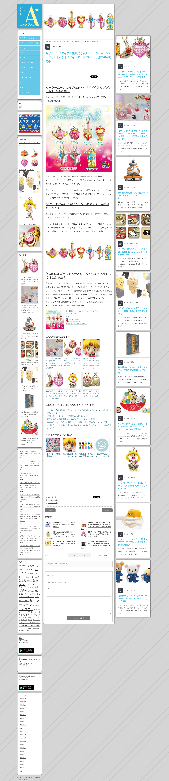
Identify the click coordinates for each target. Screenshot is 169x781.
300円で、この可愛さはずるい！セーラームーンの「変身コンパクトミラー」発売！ (72, 361)
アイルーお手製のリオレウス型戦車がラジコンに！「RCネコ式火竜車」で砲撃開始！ (30, 497)
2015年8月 (23, 708)
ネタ (21, 87)
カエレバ (74, 313)
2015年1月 (23, 731)
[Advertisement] (79, 69)
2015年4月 (23, 721)
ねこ (34, 576)
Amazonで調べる (73, 319)
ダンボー (36, 605)
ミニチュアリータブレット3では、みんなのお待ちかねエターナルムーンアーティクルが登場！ (30, 528)
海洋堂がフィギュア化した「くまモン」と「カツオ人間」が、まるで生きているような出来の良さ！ (30, 538)
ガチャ (23, 590)
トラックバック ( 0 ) (79, 555)
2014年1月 (23, 771)
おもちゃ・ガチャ (27, 38)
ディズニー (26, 609)
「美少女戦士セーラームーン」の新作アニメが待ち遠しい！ (67, 416)
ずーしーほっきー (25, 577)
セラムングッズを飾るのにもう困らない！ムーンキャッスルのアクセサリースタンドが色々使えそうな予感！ (54, 363)
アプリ (22, 48)
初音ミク (32, 626)
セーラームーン (52, 503)
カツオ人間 (34, 587)
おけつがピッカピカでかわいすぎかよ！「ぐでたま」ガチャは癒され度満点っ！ (64, 544)
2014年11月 (23, 738)
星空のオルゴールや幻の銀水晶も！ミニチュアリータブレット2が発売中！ (91, 393)
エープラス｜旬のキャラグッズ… (56, 41)
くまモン (30, 569)
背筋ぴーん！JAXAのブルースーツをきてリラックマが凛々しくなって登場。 (133, 598)
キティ (25, 594)
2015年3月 (23, 724)
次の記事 (107, 510)
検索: (20, 103)
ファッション (25, 92)
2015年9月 (23, 705)
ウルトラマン (24, 587)
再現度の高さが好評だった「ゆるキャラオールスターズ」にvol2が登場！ (30, 475)
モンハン (26, 622)
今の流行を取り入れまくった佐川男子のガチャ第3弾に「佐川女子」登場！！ (64, 525)
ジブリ (31, 596)
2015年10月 (23, 701)
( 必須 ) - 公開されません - (57, 582)
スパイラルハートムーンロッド (27, 224)
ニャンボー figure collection (26, 170)
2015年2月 (23, 728)
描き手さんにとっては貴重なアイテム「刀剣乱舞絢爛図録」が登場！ (133, 370)
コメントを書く (52, 497)
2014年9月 (23, 744)
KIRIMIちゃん (25, 565)
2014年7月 (23, 751)
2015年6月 (23, 715)
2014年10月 (23, 741)
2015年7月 (23, 711)
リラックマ (35, 623)
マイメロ (24, 620)
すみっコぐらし (33, 573)
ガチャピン (31, 591)
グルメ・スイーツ (27, 68)
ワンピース (24, 625)
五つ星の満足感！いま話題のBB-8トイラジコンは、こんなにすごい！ (133, 195)
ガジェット (24, 58)
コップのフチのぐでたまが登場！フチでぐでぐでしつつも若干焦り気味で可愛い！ (133, 542)
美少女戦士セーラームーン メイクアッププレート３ (84, 311)
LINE (34, 566)
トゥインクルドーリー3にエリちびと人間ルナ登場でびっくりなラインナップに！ (72, 394)
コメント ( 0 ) (103, 555)
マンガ (35, 620)
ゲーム (22, 73)
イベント (23, 53)
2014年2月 (23, 767)
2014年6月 (23, 754)
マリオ (30, 620)
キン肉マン (32, 594)
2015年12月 (23, 698)
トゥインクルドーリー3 (25, 197)
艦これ (29, 631)
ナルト (25, 615)
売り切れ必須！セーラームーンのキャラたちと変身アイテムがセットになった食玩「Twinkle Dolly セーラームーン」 (91, 363)
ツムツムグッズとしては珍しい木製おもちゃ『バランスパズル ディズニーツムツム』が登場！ (78, 422)
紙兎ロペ (24, 631)
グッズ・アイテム (27, 63)
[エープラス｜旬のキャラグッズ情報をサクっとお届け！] (29, 28)
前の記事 (50, 510)
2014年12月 (23, 734)
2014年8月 (23, 748)
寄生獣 (30, 628)
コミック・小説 (26, 77)
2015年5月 (23, 718)
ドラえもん (31, 612)
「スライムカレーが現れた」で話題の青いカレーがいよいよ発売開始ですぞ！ (30, 507)
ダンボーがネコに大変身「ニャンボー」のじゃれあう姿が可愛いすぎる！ (133, 311)
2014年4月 (23, 761)
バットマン (33, 615)
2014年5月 (23, 758)
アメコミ (34, 584)
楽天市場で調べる (74, 321)
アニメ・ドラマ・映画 (29, 43)
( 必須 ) (51, 575)
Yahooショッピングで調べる (77, 324)
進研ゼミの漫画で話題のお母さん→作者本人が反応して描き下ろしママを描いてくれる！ (30, 453)
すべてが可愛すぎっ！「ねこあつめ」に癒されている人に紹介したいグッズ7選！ (133, 252)
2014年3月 (23, 764)
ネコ (21, 82)
